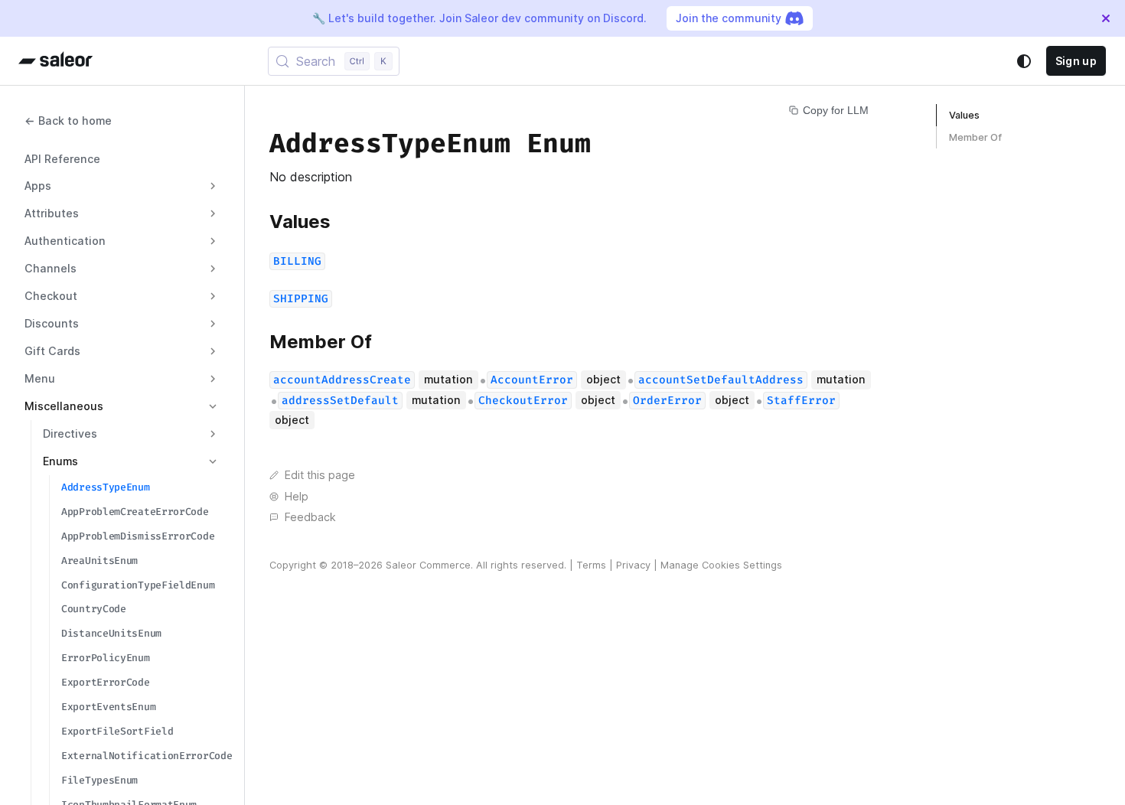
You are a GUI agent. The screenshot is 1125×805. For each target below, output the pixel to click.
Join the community (728, 17)
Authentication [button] (65, 240)
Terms (591, 565)
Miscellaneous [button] (63, 405)
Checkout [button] (50, 295)
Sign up (1076, 60)
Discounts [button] (51, 323)
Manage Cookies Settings (721, 565)
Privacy (633, 565)
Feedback (310, 516)
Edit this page (320, 474)
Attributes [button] (51, 213)
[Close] (1106, 18)
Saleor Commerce (428, 565)
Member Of (975, 137)
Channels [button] (50, 268)
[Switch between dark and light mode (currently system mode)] (1024, 61)
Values (964, 115)
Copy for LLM (836, 110)
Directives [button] (70, 433)
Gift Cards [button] (52, 350)
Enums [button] (60, 461)
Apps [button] (37, 185)
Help (296, 496)
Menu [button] (39, 378)
